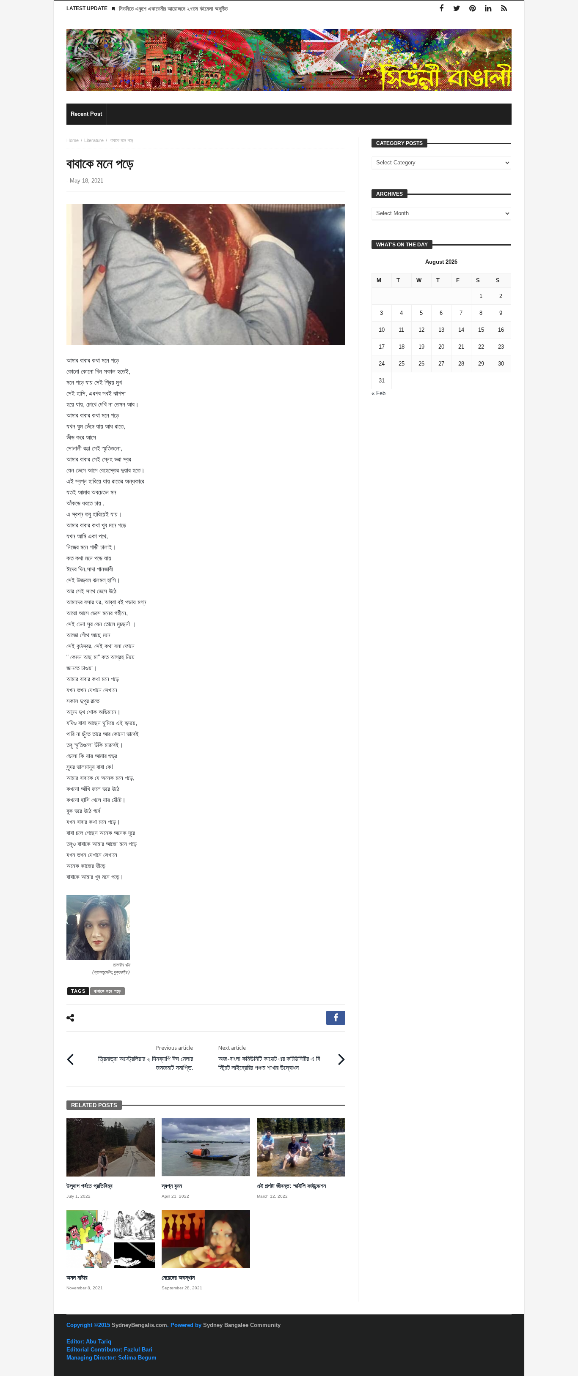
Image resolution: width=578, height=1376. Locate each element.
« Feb (378, 393)
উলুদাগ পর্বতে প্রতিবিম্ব (89, 1185)
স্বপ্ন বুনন (172, 1185)
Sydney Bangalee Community (242, 1325)
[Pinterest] (472, 8)
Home (72, 140)
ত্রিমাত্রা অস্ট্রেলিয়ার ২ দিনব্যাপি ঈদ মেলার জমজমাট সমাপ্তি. (145, 1058)
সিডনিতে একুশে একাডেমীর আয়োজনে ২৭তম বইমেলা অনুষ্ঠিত (173, 8)
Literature (94, 140)
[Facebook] (441, 8)
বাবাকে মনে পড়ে (107, 991)
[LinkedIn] (488, 8)
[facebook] (335, 1018)
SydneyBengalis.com (139, 1325)
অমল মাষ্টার (77, 1277)
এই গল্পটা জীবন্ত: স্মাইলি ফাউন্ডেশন (292, 1185)
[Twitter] (457, 8)
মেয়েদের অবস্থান (178, 1277)
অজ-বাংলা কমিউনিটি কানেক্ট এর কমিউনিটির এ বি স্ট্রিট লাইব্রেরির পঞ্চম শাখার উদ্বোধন (269, 1058)
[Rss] (504, 8)
